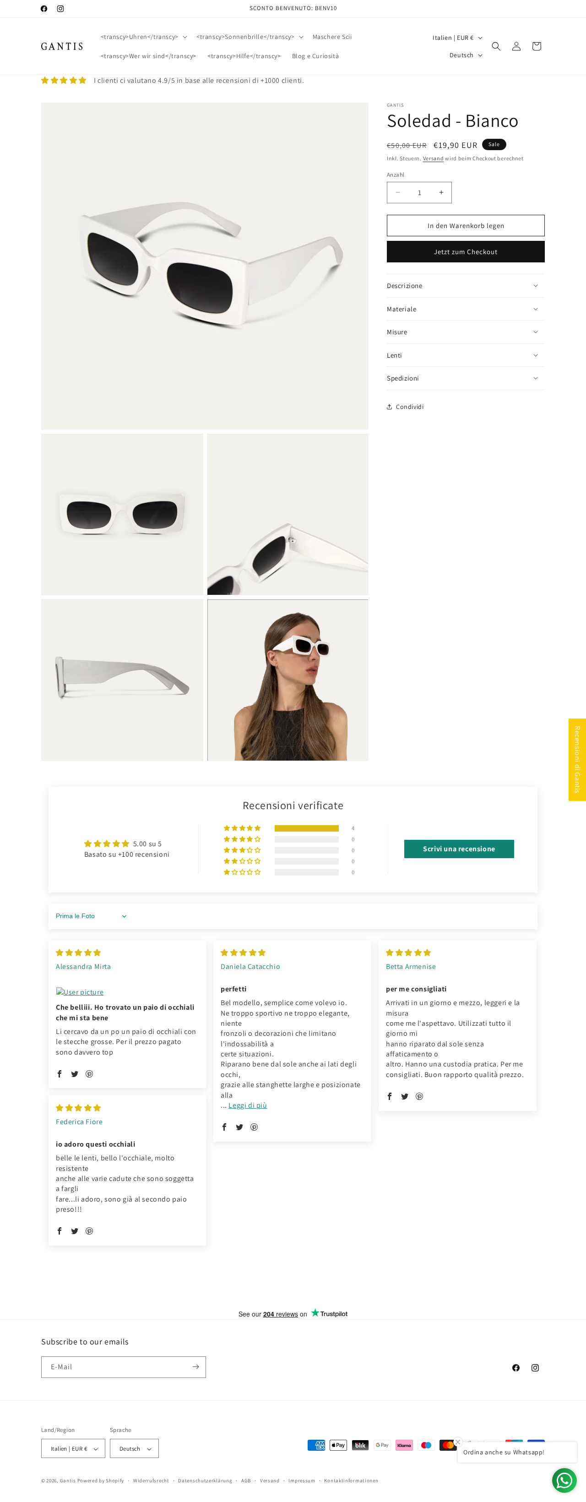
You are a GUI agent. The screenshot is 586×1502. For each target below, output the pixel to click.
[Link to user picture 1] (127, 992)
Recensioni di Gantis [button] (577, 760)
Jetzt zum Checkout (466, 251)
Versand (433, 158)
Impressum (301, 1480)
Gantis (68, 1481)
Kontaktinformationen (351, 1480)
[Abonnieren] (195, 1366)
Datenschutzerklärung (205, 1480)
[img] (78, 953)
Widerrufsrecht (151, 1480)
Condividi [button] (409, 407)
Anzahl (395, 174)
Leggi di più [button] (247, 1105)
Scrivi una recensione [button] (459, 849)
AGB (246, 1480)
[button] (143, 36)
